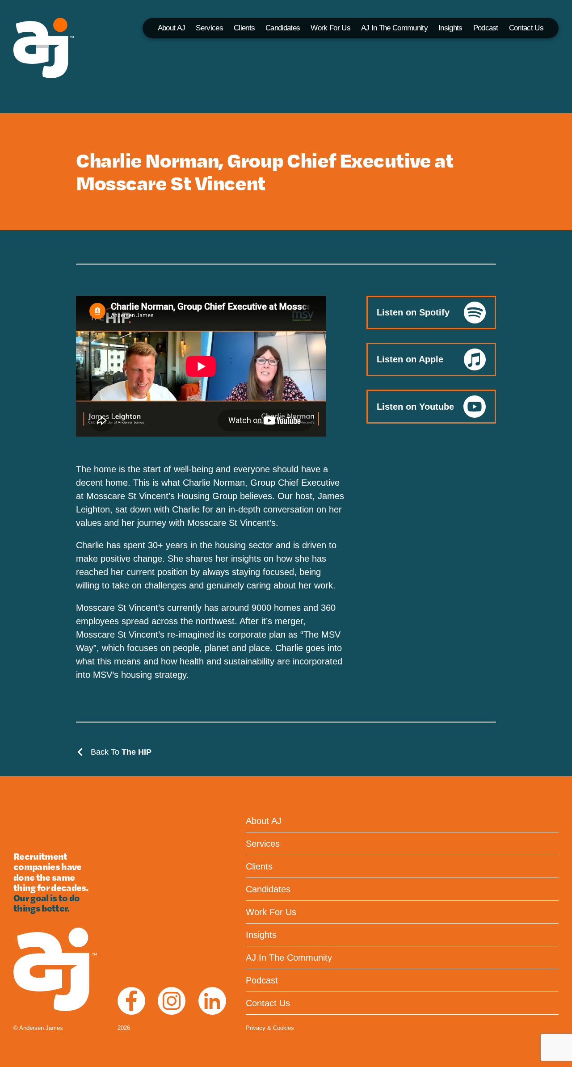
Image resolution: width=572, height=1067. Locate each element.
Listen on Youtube (415, 407)
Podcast (485, 28)
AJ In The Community (394, 28)
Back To (119, 752)
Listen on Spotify (413, 312)
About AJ (171, 28)
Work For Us (330, 28)
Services (209, 28)
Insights (450, 28)
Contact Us (526, 28)
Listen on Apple (410, 359)
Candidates (282, 28)
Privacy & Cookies (270, 1028)
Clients (244, 28)
